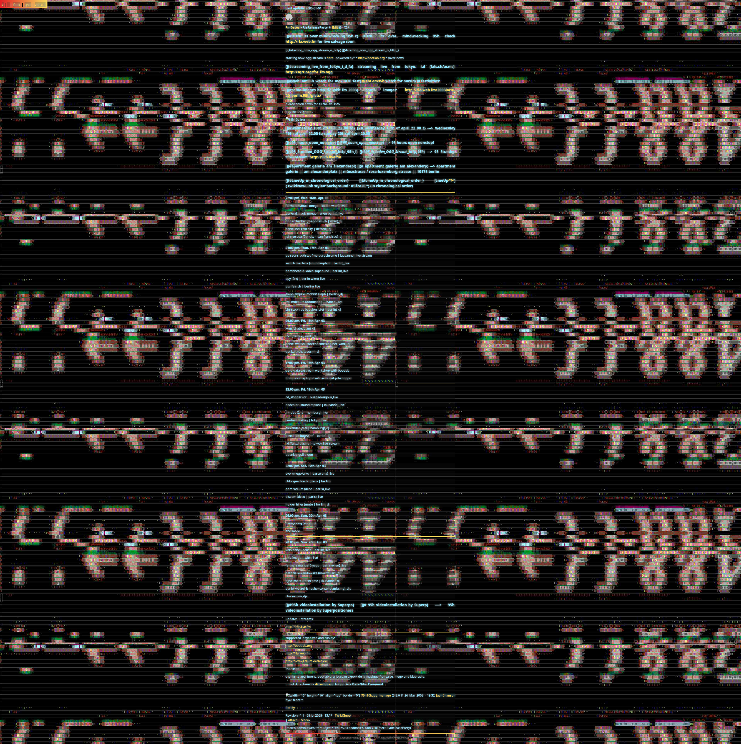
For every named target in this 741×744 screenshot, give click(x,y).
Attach (293, 720)
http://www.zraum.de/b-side (306, 661)
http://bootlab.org (371, 58)
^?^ (451, 180)
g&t (28, 4)
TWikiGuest (343, 715)
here (330, 58)
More (305, 720)
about (40, 4)
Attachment (324, 684)
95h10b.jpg (369, 695)
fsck (16, 4)
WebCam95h (373, 81)
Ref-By (290, 708)
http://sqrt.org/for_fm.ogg (309, 71)
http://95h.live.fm (325, 157)
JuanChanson (445, 695)
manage (385, 695)
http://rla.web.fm (301, 41)
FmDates (292, 27)
